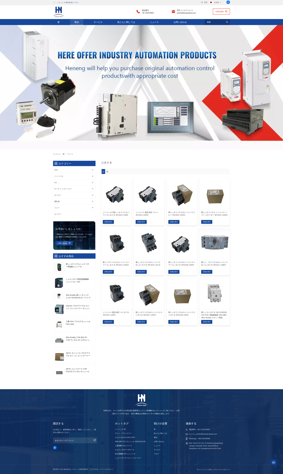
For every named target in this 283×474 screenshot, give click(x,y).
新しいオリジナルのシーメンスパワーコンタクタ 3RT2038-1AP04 (181, 263)
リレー (57, 207)
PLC (55, 182)
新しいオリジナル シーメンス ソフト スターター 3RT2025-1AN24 (214, 213)
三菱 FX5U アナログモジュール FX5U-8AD (78, 322)
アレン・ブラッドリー (123, 433)
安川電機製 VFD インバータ (125, 454)
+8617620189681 (204, 438)
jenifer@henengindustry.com (186, 13)
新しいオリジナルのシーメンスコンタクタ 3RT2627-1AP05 (149, 313)
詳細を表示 (108, 222)
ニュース (154, 21)
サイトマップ (202, 469)
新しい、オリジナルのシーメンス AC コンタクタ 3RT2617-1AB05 (214, 263)
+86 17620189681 (148, 13)
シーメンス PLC (120, 429)
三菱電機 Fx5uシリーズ (123, 445)
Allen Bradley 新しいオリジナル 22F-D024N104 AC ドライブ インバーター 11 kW (78, 296)
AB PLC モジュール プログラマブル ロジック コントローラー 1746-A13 (78, 354)
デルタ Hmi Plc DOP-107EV (125, 437)
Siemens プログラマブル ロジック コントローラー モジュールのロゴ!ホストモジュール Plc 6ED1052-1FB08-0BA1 (78, 307)
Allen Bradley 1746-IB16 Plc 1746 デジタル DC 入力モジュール (77, 338)
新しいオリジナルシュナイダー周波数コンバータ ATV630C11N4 (77, 265)
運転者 (57, 201)
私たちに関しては (126, 21)
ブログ (156, 454)
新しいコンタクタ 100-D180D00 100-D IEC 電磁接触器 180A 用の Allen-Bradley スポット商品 (214, 315)
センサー (57, 214)
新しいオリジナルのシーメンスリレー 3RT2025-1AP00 (181, 213)
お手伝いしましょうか (68, 228)
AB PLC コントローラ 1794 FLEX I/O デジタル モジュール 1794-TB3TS (77, 370)
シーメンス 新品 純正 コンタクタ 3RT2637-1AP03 (116, 313)
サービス (98, 21)
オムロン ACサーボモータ (124, 450)
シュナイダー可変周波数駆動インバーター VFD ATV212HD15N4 (77, 280)
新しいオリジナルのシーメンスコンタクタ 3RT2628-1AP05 (181, 313)
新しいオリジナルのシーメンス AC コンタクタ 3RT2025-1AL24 (148, 263)
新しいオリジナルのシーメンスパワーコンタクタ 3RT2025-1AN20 (116, 263)
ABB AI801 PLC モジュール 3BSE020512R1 (130, 441)
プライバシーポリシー (221, 469)
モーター (57, 195)
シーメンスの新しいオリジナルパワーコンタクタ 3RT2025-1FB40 (116, 213)
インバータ (58, 176)
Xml (210, 469)
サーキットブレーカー (63, 189)
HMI (55, 170)
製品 (77, 21)
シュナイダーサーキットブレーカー (128, 458)
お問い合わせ (180, 21)
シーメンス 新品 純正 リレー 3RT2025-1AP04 (147, 213)
